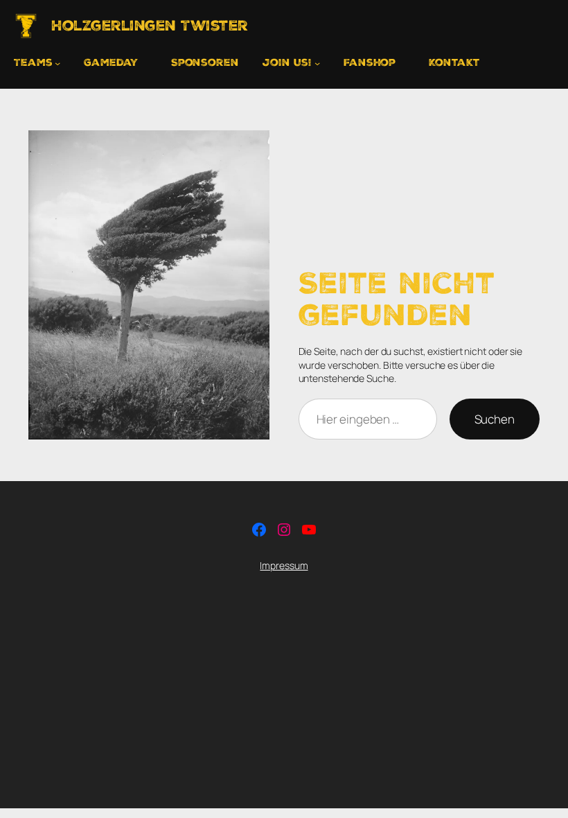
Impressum (284, 565)
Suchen (494, 419)
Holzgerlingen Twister (149, 25)
